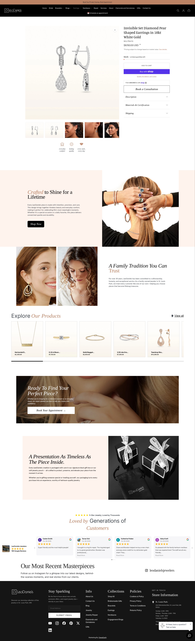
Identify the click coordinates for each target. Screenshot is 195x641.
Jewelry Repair (92, 615)
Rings (68, 8)
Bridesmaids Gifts (115, 601)
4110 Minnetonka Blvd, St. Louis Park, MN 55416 (168, 606)
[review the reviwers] (70, 540)
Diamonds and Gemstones (125, 8)
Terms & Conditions (138, 606)
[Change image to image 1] (34, 131)
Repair (96, 8)
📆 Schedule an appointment (97, 13)
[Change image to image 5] (113, 131)
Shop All (111, 596)
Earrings (76, 8)
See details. (163, 49)
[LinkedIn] (50, 630)
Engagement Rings (115, 620)
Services (104, 8)
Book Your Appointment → (51, 410)
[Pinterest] (71, 623)
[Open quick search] (178, 10)
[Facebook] (64, 623)
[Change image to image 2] (54, 131)
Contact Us (147, 8)
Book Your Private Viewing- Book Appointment (97, 2)
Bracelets (58, 8)
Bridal (51, 8)
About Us (89, 596)
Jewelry (89, 610)
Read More (81, 555)
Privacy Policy (135, 601)
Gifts (138, 8)
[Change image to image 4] (94, 131)
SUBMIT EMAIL (64, 615)
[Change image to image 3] (74, 131)
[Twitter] (78, 623)
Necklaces (86, 8)
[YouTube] (50, 623)
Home (44, 8)
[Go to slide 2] (113, 559)
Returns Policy (136, 610)
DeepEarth (103, 637)
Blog (87, 606)
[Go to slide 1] (111, 559)
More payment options (146, 76)
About (111, 8)
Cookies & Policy (137, 596)
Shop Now (35, 224)
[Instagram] (57, 623)
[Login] (183, 10)
